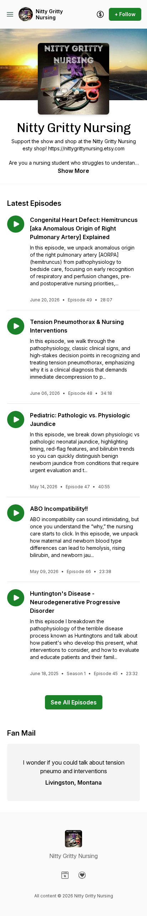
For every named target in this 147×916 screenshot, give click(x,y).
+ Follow (125, 14)
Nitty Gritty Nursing (49, 14)
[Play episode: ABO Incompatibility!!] (15, 513)
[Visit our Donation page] (82, 875)
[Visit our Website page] (65, 875)
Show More (73, 170)
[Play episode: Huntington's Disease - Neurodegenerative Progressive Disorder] (15, 597)
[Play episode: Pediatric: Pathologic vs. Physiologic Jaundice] (15, 419)
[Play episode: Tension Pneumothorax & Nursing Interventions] (15, 326)
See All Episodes (74, 702)
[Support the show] (100, 14)
